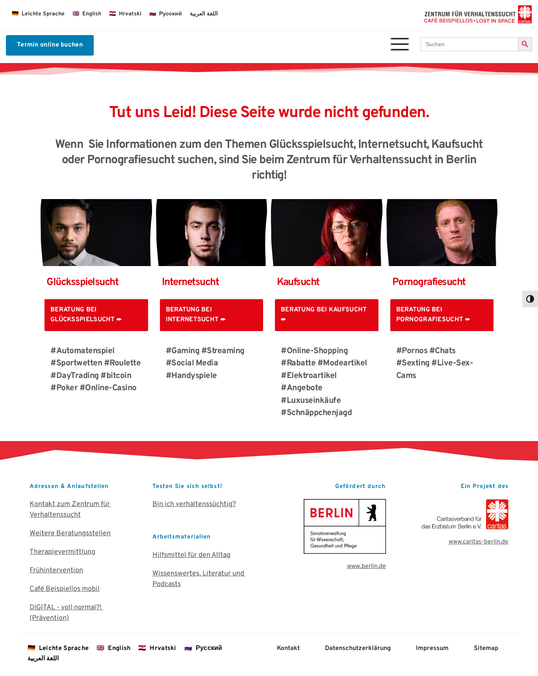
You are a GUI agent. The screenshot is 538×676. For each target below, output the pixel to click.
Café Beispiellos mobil (65, 589)
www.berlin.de (366, 566)
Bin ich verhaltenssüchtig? (194, 504)
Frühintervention (56, 570)
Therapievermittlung (62, 552)
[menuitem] (38, 14)
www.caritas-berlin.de (478, 542)
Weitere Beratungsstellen (70, 533)
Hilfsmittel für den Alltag (191, 555)
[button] (400, 44)
